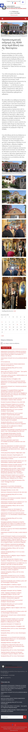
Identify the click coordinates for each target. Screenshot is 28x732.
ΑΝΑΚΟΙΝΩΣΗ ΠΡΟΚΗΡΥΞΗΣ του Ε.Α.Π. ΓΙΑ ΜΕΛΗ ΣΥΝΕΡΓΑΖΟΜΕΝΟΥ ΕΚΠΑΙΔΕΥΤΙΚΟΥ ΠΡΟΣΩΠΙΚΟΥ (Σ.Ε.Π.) (13, 577)
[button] (2, 5)
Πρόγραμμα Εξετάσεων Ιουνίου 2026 (9, 490)
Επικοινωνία (14, 15)
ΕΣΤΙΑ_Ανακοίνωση (5, 361)
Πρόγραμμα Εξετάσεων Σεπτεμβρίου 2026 (11, 379)
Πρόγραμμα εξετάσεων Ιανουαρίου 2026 (10, 642)
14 (17, 324)
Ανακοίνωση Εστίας (5, 630)
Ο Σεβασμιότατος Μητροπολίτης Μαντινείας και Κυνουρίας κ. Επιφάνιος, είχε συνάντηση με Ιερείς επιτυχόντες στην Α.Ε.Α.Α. (12, 646)
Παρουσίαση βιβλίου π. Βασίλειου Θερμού (11, 584)
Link (14, 311)
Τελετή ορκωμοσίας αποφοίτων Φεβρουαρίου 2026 (13, 452)
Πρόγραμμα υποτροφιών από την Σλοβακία (11, 590)
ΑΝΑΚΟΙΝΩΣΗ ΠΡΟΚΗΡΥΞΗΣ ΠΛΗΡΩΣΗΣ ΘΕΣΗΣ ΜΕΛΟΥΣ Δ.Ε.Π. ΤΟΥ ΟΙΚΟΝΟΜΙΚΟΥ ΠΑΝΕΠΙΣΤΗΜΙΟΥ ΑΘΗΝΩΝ (13, 514)
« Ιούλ (2, 335)
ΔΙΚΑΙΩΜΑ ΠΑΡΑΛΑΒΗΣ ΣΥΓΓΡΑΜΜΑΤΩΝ (11, 624)
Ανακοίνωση (4, 484)
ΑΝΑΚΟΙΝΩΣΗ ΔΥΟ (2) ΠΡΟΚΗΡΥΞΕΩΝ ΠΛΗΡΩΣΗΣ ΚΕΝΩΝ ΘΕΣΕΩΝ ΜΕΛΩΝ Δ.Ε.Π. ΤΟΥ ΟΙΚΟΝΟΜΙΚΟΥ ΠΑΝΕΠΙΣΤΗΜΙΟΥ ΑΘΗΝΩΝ (13, 639)
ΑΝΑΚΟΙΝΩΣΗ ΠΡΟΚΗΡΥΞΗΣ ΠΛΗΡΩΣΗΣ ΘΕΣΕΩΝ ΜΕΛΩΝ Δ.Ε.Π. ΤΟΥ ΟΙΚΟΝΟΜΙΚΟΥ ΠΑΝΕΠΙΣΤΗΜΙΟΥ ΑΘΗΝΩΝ (13, 382)
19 (9, 327)
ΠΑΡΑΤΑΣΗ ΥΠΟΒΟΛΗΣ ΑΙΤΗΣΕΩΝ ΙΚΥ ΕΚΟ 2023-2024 (14, 492)
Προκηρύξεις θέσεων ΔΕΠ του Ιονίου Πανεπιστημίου (13, 628)
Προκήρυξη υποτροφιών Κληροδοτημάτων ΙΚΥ (12, 455)
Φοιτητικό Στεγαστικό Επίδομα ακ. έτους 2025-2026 (13, 402)
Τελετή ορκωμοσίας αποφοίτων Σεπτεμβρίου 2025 (13, 626)
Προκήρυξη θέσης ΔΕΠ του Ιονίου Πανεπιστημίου (12, 650)
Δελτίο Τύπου (4, 443)
